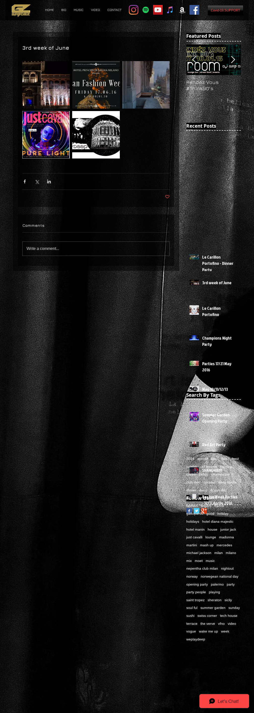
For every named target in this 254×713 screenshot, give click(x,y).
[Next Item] (233, 60)
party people (196, 592)
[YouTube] (158, 10)
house (212, 529)
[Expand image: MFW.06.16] (96, 85)
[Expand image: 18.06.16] (46, 85)
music (210, 561)
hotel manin (195, 529)
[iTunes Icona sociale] (170, 10)
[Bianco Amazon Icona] (182, 10)
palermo (217, 584)
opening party (197, 584)
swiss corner (207, 616)
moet (199, 561)
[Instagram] (133, 10)
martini (191, 545)
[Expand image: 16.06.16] (146, 85)
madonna (226, 537)
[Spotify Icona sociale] (146, 10)
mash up (207, 545)
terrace (191, 624)
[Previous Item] (194, 60)
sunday (234, 608)
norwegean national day (219, 576)
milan (218, 553)
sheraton (215, 600)
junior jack (228, 529)
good (210, 513)
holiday (222, 513)
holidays (192, 521)
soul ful (191, 608)
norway (192, 576)
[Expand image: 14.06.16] (96, 134)
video (232, 624)
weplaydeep (195, 639)
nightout (227, 568)
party (231, 584)
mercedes (224, 545)
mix (189, 561)
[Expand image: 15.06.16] (46, 134)
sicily (228, 600)
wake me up (208, 631)
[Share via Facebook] (24, 181)
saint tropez (195, 600)
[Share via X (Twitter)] (36, 181)
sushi (190, 616)
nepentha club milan (202, 568)
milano (231, 553)
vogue (191, 631)
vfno (221, 624)
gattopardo (194, 513)
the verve (207, 624)
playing (214, 592)
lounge (210, 537)
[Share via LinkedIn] (49, 181)
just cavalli (194, 537)
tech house (228, 616)
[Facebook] (194, 10)
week (225, 631)
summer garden (212, 608)
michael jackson (198, 553)
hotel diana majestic (217, 521)
